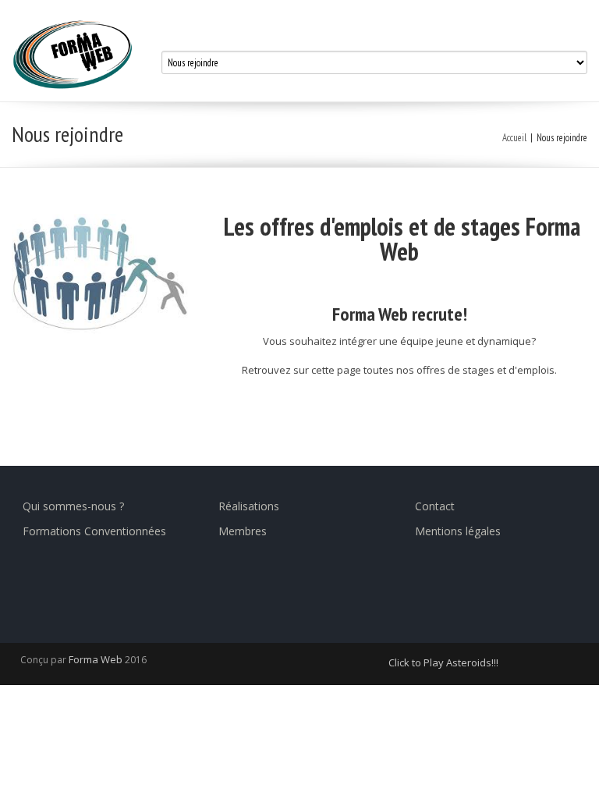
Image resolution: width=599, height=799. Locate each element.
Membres (242, 531)
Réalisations (248, 506)
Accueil (514, 137)
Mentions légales (458, 531)
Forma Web (97, 659)
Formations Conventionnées (94, 531)
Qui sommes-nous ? (73, 506)
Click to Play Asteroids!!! (443, 662)
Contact (435, 506)
